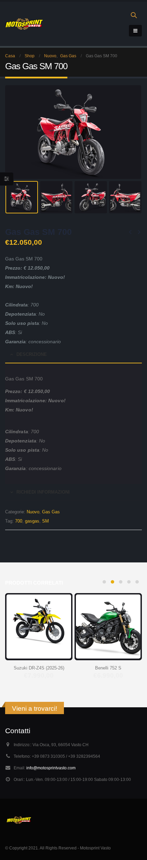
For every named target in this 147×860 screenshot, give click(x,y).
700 (18, 521)
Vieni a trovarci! (34, 708)
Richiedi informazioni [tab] (43, 492)
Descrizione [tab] (31, 354)
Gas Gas (51, 511)
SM (45, 521)
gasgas (32, 521)
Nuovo (33, 511)
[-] (24, 24)
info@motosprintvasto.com (51, 768)
